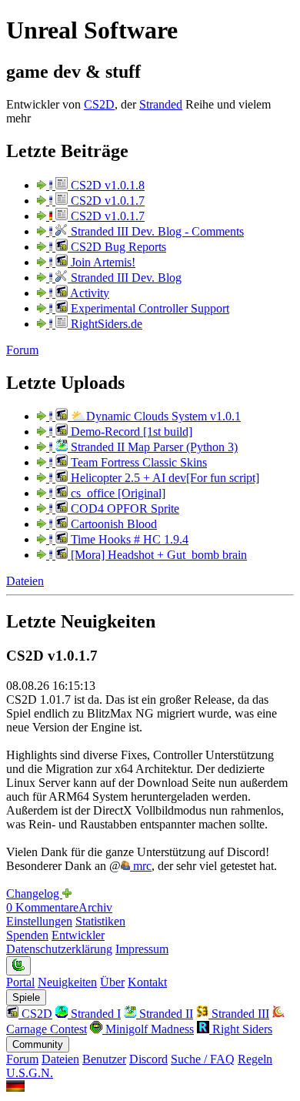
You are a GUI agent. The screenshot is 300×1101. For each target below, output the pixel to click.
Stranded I (94, 1013)
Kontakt (147, 982)
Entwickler (78, 935)
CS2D (99, 104)
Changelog (34, 893)
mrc (141, 865)
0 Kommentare (42, 907)
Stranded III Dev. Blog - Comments (156, 231)
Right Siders (240, 1029)
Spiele (26, 997)
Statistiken (100, 921)
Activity (88, 293)
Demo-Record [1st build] (130, 431)
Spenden (27, 935)
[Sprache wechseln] (15, 1087)
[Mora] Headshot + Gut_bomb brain (157, 554)
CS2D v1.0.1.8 (106, 185)
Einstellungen (39, 921)
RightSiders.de (105, 323)
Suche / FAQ (203, 1059)
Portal (20, 982)
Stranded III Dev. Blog (125, 277)
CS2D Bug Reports (117, 246)
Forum (22, 349)
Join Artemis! (101, 262)
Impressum (141, 948)
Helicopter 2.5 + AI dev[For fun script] (163, 477)
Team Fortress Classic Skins (137, 462)
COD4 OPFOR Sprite (123, 508)
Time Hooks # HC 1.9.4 (128, 539)
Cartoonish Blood (112, 523)
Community (37, 1044)
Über (112, 982)
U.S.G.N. (29, 1072)
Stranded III (238, 1013)
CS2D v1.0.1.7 (106, 200)
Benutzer (104, 1059)
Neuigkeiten (67, 982)
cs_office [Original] (116, 493)
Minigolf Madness (148, 1029)
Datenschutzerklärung (59, 948)
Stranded (160, 104)
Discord (148, 1059)
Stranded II (164, 1013)
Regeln (255, 1059)
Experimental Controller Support (148, 308)
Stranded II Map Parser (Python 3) (153, 446)
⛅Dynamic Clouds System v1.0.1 (154, 416)
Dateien (25, 580)
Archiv (95, 907)
